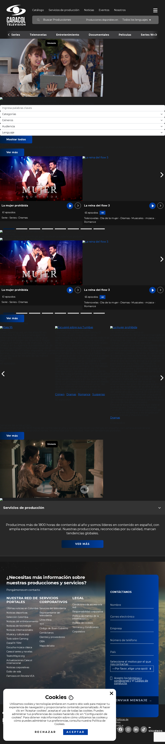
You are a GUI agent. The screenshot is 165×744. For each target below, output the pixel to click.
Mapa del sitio (47, 645)
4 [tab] (47, 228)
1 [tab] (9, 228)
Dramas (23, 217)
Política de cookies (82, 622)
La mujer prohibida (15, 205)
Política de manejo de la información (85, 617)
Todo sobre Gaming (17, 638)
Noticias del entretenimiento (22, 621)
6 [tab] (73, 228)
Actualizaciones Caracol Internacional (19, 661)
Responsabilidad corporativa (87, 611)
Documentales (99, 34)
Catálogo (38, 10)
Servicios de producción (64, 10)
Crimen (59, 394)
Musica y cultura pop (17, 634)
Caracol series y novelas (19, 651)
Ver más (12, 152)
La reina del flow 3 (97, 205)
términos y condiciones (128, 679)
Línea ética (45, 619)
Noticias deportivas (16, 612)
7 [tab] (86, 228)
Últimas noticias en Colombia (22, 608)
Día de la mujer (109, 218)
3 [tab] (34, 228)
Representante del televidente (49, 614)
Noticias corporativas (17, 667)
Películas (125, 34)
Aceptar (75, 732)
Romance (90, 221)
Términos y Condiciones (85, 627)
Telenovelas (38, 34)
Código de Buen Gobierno (53, 628)
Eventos (104, 10)
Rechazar (45, 732)
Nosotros (120, 10)
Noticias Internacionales (19, 630)
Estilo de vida (13, 671)
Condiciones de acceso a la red (87, 606)
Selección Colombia (17, 617)
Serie (5, 217)
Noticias (89, 10)
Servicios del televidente (52, 608)
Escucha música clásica (19, 647)
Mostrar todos (16, 139)
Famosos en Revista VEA (20, 675)
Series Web (149, 34)
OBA (42, 641)
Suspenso (98, 394)
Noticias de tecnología (18, 625)
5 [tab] (60, 228)
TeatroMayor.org (15, 655)
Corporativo (78, 631)
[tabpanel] (41, 188)
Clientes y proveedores (52, 637)
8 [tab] (99, 228)
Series (15, 34)
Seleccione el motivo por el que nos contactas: (130, 663)
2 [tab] (21, 228)
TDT (41, 624)
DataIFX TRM (13, 643)
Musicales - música (142, 218)
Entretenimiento (67, 34)
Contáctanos (46, 632)
